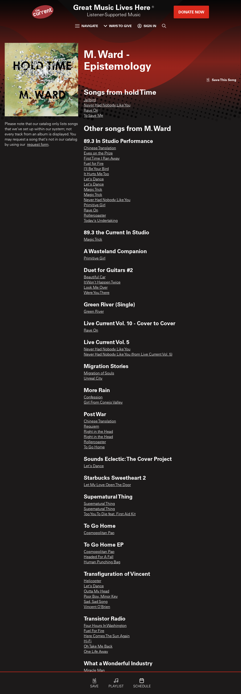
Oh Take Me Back (98, 647)
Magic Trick (93, 190)
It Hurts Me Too (96, 174)
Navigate (89, 26)
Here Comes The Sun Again (107, 636)
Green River (94, 312)
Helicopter (92, 581)
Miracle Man (94, 671)
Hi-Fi (88, 641)
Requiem (91, 427)
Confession (93, 397)
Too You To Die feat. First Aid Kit (110, 514)
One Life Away (96, 652)
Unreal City (93, 379)
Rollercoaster (95, 216)
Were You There (96, 293)
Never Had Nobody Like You (107, 105)
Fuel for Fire (94, 164)
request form (37, 145)
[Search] (164, 26)
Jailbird (90, 100)
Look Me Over (96, 288)
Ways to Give (120, 26)
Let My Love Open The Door (107, 485)
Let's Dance (94, 179)
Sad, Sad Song (96, 602)
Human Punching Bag (102, 562)
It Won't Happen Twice (102, 282)
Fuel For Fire (94, 631)
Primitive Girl (94, 205)
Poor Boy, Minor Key (101, 597)
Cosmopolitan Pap (99, 533)
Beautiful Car (94, 277)
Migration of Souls (99, 373)
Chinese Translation (100, 148)
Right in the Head (98, 432)
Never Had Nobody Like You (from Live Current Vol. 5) (128, 355)
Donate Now (191, 11)
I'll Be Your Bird (96, 169)
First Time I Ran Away (102, 159)
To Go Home (94, 447)
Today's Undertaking (101, 221)
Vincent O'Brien (97, 607)
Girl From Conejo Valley (103, 403)
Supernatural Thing (99, 504)
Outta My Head (96, 591)
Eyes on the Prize (98, 153)
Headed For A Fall (98, 557)
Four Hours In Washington (105, 626)
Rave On (91, 111)
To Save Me (93, 116)
